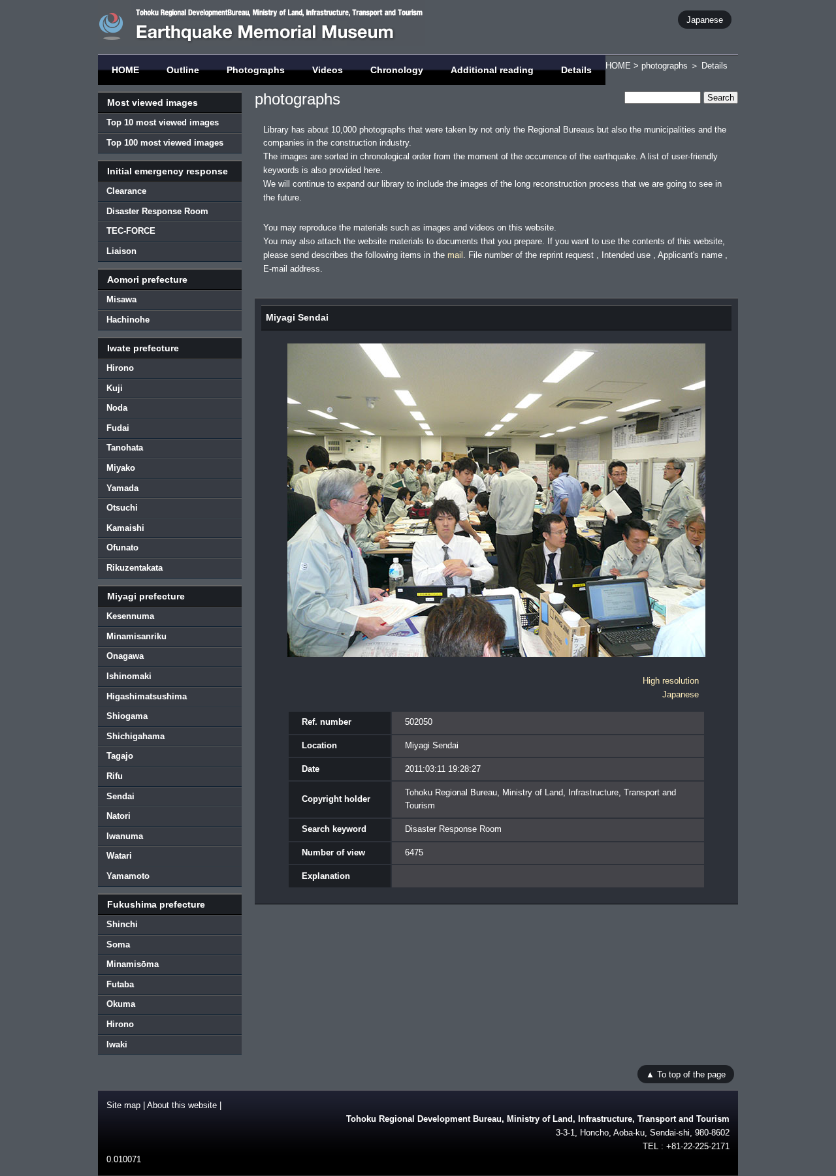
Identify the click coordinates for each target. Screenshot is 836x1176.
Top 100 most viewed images (164, 143)
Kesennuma (130, 616)
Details (576, 70)
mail (455, 255)
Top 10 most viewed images (162, 122)
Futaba (120, 984)
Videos (327, 70)
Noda (116, 408)
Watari (119, 856)
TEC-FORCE (130, 231)
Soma (118, 944)
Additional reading (492, 70)
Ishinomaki (129, 676)
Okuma (120, 1004)
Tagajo (119, 756)
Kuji (114, 388)
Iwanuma (124, 836)
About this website (182, 1105)
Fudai (117, 428)
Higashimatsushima (146, 696)
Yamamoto (128, 876)
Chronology (396, 70)
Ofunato (122, 547)
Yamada (122, 488)
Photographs (256, 70)
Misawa (121, 299)
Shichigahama (135, 736)
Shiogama (127, 716)
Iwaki (116, 1044)
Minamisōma (132, 964)
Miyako (120, 468)
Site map (123, 1105)
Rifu (114, 776)
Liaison (121, 251)
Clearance (126, 191)
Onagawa (125, 656)
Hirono (120, 368)
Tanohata (124, 448)
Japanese (704, 19)
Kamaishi (125, 528)
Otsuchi (122, 508)
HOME (125, 70)
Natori (118, 816)
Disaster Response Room (157, 211)
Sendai (120, 796)
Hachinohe (128, 320)
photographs (664, 66)
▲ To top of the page (686, 1074)
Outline (183, 70)
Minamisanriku (136, 636)
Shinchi (122, 924)
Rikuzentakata (134, 568)
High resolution (671, 681)
